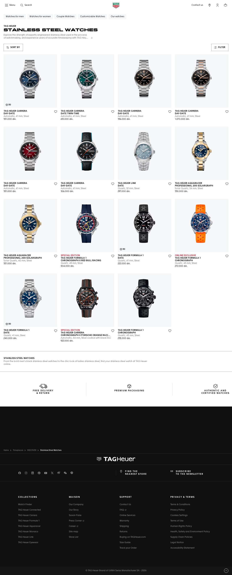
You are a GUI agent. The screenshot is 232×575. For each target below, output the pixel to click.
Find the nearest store (136, 472)
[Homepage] (116, 5)
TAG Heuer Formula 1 (29, 521)
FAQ (122, 510)
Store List (73, 537)
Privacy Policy (177, 510)
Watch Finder (25, 505)
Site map (73, 532)
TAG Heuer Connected (29, 510)
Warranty (124, 521)
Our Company (76, 505)
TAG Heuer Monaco (28, 532)
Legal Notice (177, 543)
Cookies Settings (179, 515)
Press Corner (75, 521)
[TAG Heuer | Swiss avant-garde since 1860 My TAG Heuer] (116, 459)
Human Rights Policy (181, 526)
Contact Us (125, 505)
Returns (123, 532)
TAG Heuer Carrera (27, 515)
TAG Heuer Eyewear (28, 543)
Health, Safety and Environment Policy (190, 532)
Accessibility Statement (182, 548)
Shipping (124, 526)
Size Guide (125, 543)
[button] (217, 5)
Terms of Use (176, 521)
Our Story (73, 510)
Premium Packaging (129, 391)
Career (72, 526)
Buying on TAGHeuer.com (133, 537)
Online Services (127, 515)
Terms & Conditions (180, 505)
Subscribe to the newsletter (189, 472)
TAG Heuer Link (25, 537)
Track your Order (128, 548)
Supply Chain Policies (181, 537)
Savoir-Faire (75, 515)
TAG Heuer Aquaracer (29, 526)
